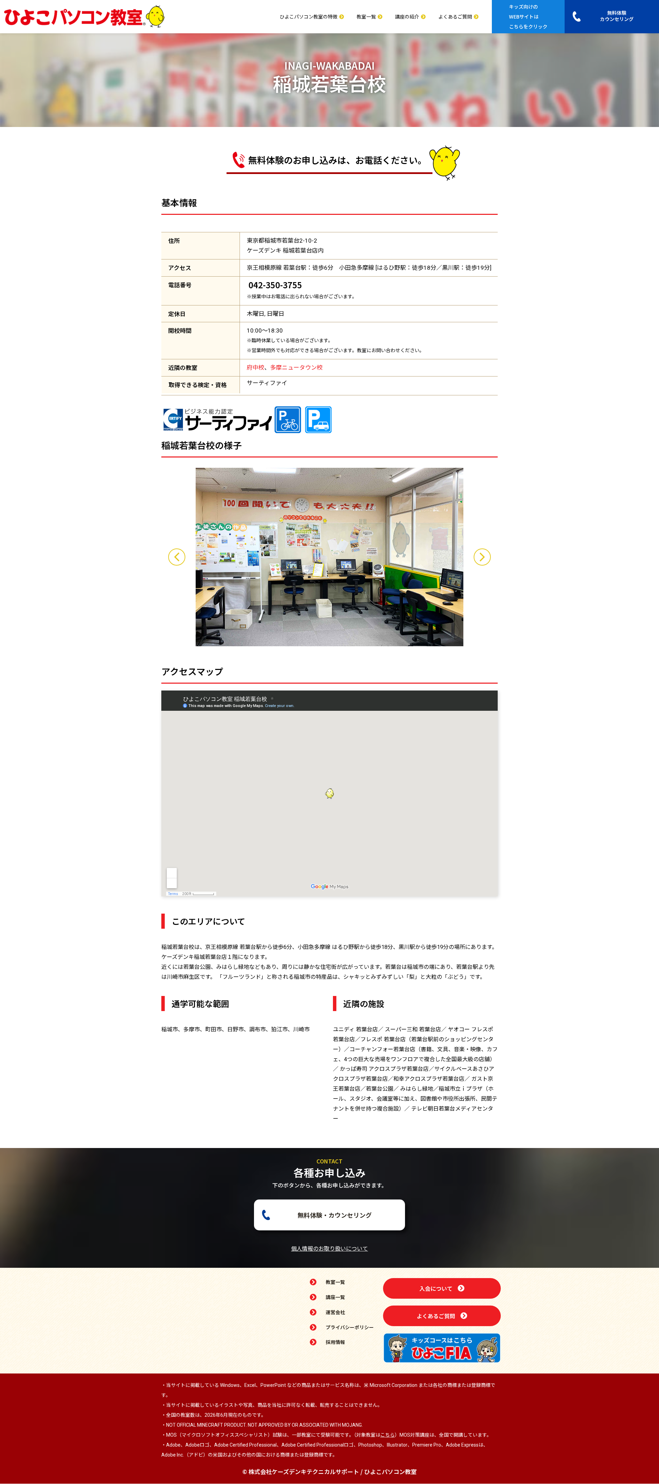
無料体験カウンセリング (617, 15)
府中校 (255, 367)
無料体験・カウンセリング (335, 1214)
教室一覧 (366, 16)
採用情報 (335, 1341)
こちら (387, 1435)
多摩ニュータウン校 (296, 367)
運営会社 (335, 1312)
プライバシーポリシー (350, 1327)
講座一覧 (335, 1297)
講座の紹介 (407, 16)
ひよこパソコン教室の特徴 (308, 16)
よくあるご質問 (455, 16)
